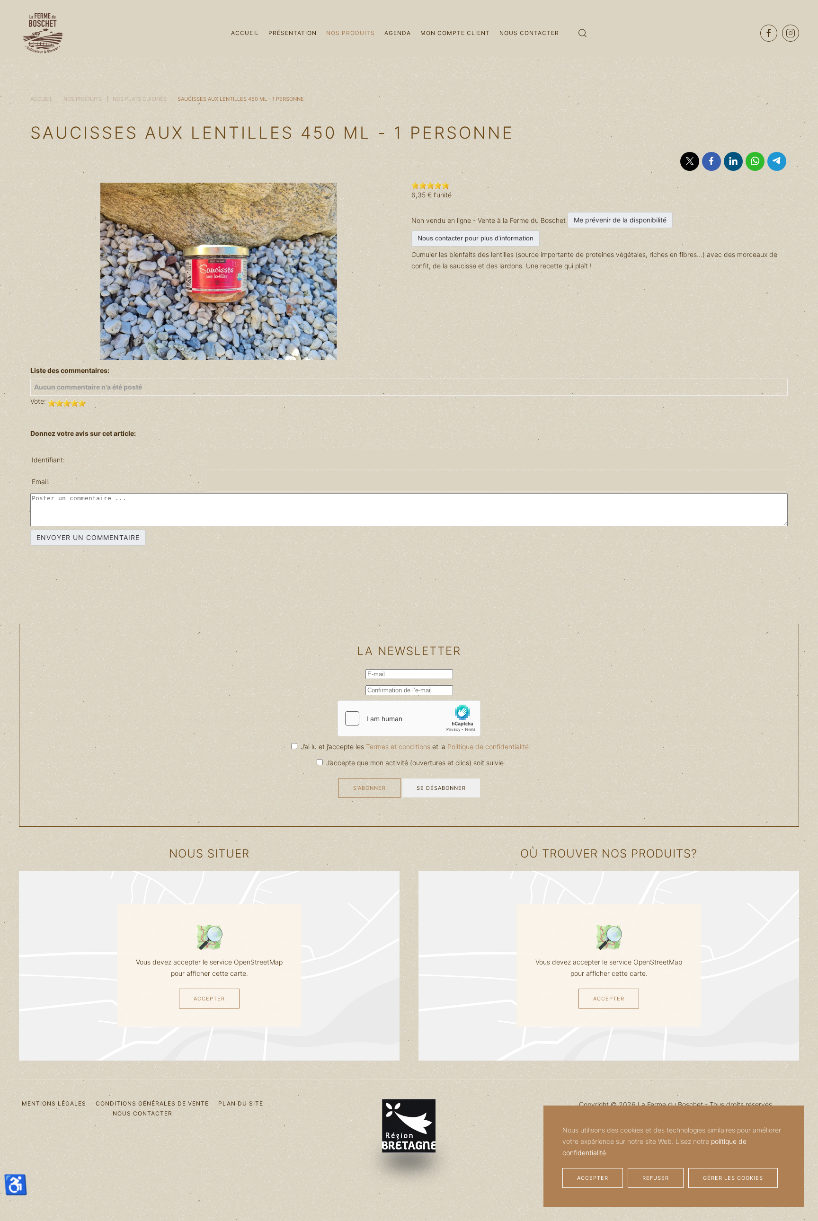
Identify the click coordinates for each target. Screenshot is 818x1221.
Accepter (209, 998)
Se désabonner (441, 788)
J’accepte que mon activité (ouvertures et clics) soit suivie (414, 763)
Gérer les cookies (733, 1178)
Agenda (397, 32)
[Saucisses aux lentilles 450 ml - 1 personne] (218, 270)
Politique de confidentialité (488, 747)
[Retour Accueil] (42, 33)
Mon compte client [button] (455, 32)
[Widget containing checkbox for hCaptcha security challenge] (409, 718)
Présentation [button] (292, 32)
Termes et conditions (399, 747)
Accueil (245, 32)
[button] (582, 33)
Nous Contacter (529, 32)
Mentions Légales (54, 1103)
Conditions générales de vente (152, 1103)
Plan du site (240, 1103)
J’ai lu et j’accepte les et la (414, 747)
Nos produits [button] (350, 32)
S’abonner (369, 788)
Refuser (655, 1178)
